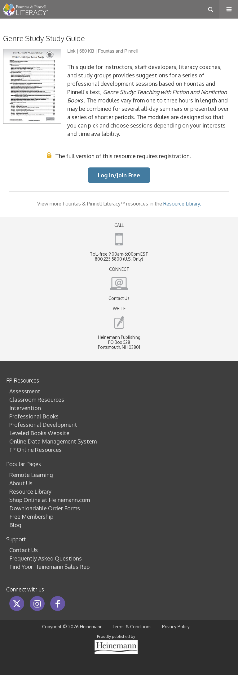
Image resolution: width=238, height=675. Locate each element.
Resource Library (30, 491)
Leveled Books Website (39, 433)
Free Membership (31, 516)
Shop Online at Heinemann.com (49, 499)
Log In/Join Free (119, 175)
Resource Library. (182, 203)
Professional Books (34, 416)
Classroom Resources (36, 399)
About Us (21, 483)
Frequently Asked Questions (45, 558)
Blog (15, 524)
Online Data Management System (53, 441)
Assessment (24, 391)
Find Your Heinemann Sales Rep (49, 566)
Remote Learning (31, 474)
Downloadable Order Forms (44, 508)
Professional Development (43, 424)
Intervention (25, 408)
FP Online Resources (35, 449)
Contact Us (119, 298)
